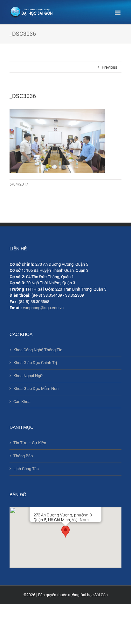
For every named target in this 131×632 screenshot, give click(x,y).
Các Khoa (22, 401)
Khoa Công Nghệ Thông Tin (37, 349)
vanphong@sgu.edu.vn (43, 307)
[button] (65, 531)
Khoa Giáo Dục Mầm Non (36, 388)
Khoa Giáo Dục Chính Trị (35, 362)
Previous (109, 67)
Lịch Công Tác (26, 468)
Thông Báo (23, 455)
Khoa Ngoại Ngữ (28, 375)
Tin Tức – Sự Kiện (29, 442)
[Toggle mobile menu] (118, 13)
